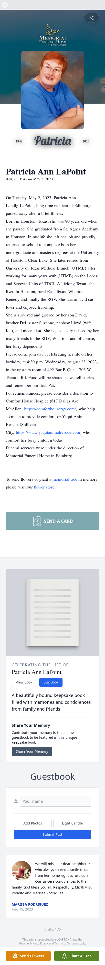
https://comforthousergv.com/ (50, 409)
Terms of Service (65, 943)
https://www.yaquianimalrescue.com (48, 432)
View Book (24, 682)
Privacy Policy (39, 943)
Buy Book (50, 682)
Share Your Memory (32, 751)
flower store (44, 487)
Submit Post (52, 834)
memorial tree (64, 479)
